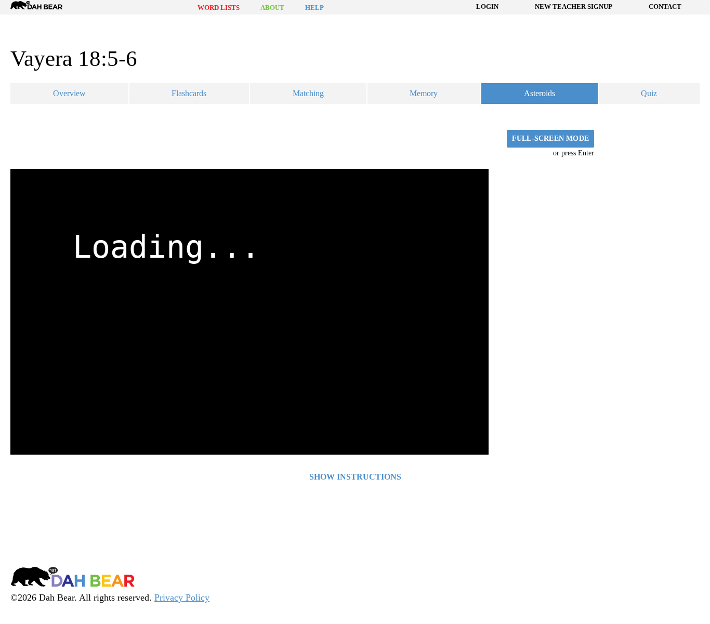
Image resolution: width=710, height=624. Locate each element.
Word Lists (219, 7)
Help (314, 7)
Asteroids (539, 93)
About (272, 7)
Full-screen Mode (550, 138)
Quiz (649, 93)
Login (487, 6)
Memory (424, 93)
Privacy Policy (181, 597)
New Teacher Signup (573, 6)
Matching (308, 93)
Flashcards (189, 93)
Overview (69, 93)
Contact (665, 6)
